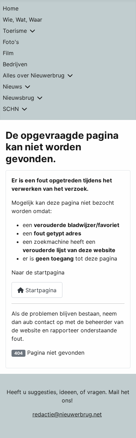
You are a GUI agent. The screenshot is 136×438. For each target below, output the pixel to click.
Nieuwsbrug (18, 97)
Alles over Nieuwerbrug (34, 75)
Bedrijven (15, 64)
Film (8, 53)
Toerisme (15, 30)
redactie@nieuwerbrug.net (67, 414)
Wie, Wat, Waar (22, 19)
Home (10, 8)
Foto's (11, 41)
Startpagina (40, 290)
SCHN (11, 108)
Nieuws (12, 86)
